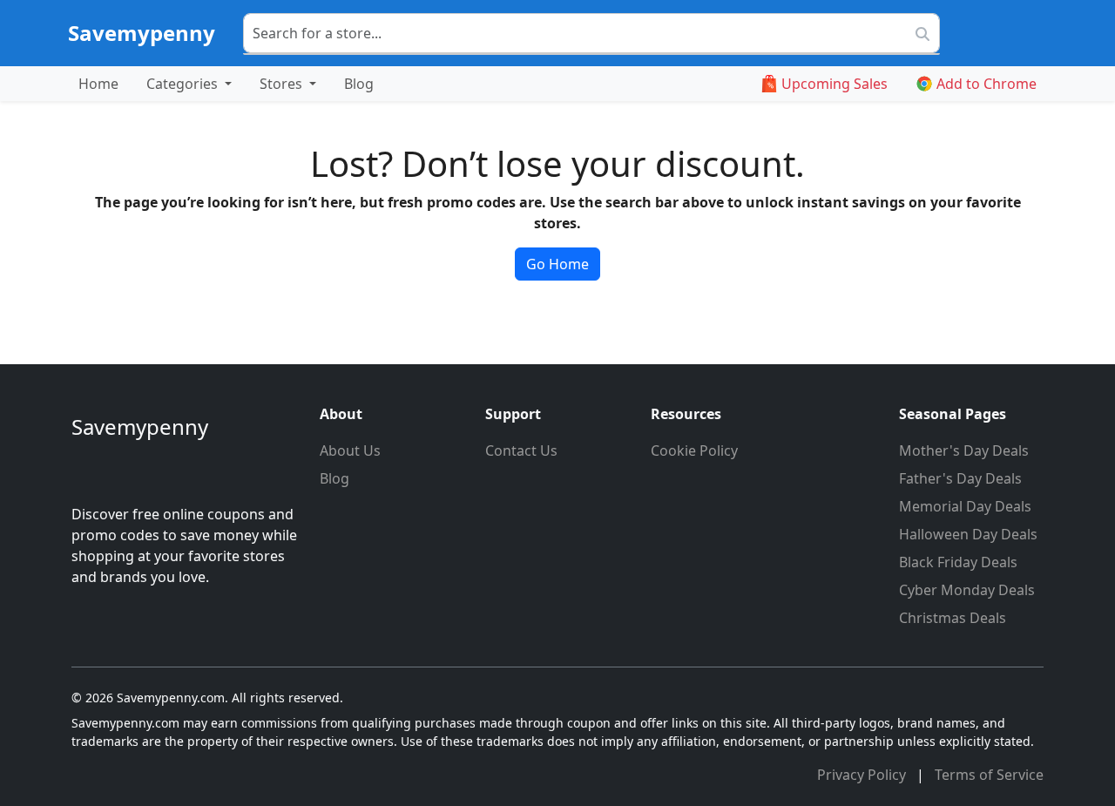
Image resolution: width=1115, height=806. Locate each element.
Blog (359, 83)
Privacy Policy (863, 774)
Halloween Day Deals (968, 534)
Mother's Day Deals (964, 450)
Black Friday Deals (958, 562)
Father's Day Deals (960, 478)
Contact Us (521, 450)
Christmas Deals (952, 617)
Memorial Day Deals (965, 506)
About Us (350, 450)
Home (98, 83)
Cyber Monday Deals (967, 589)
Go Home (557, 264)
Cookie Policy (694, 450)
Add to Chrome (986, 83)
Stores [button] (283, 83)
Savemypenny (141, 32)
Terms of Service (989, 774)
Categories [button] (183, 83)
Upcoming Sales (834, 83)
